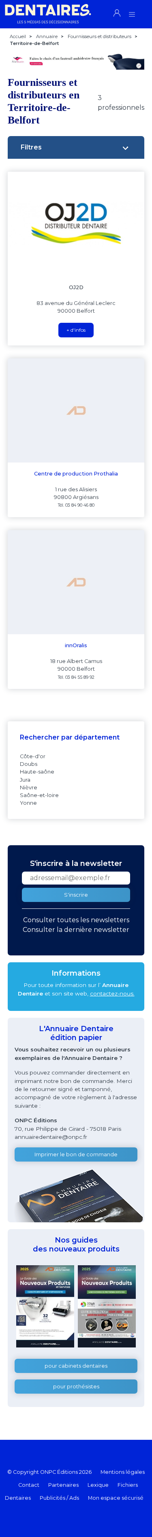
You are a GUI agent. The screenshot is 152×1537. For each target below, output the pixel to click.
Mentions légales (123, 1472)
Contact (28, 1485)
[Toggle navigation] (132, 12)
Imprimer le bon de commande (76, 1154)
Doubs (28, 764)
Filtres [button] (31, 147)
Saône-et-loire (39, 795)
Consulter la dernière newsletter (76, 930)
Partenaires (63, 1485)
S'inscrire (76, 895)
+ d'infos (76, 330)
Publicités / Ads (59, 1498)
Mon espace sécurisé (115, 1498)
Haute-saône (37, 772)
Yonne (28, 803)
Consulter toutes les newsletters (76, 920)
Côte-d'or (32, 756)
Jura (25, 780)
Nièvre (28, 787)
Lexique (98, 1485)
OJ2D (76, 287)
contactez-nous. (112, 993)
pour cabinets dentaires (76, 1366)
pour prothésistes (76, 1387)
